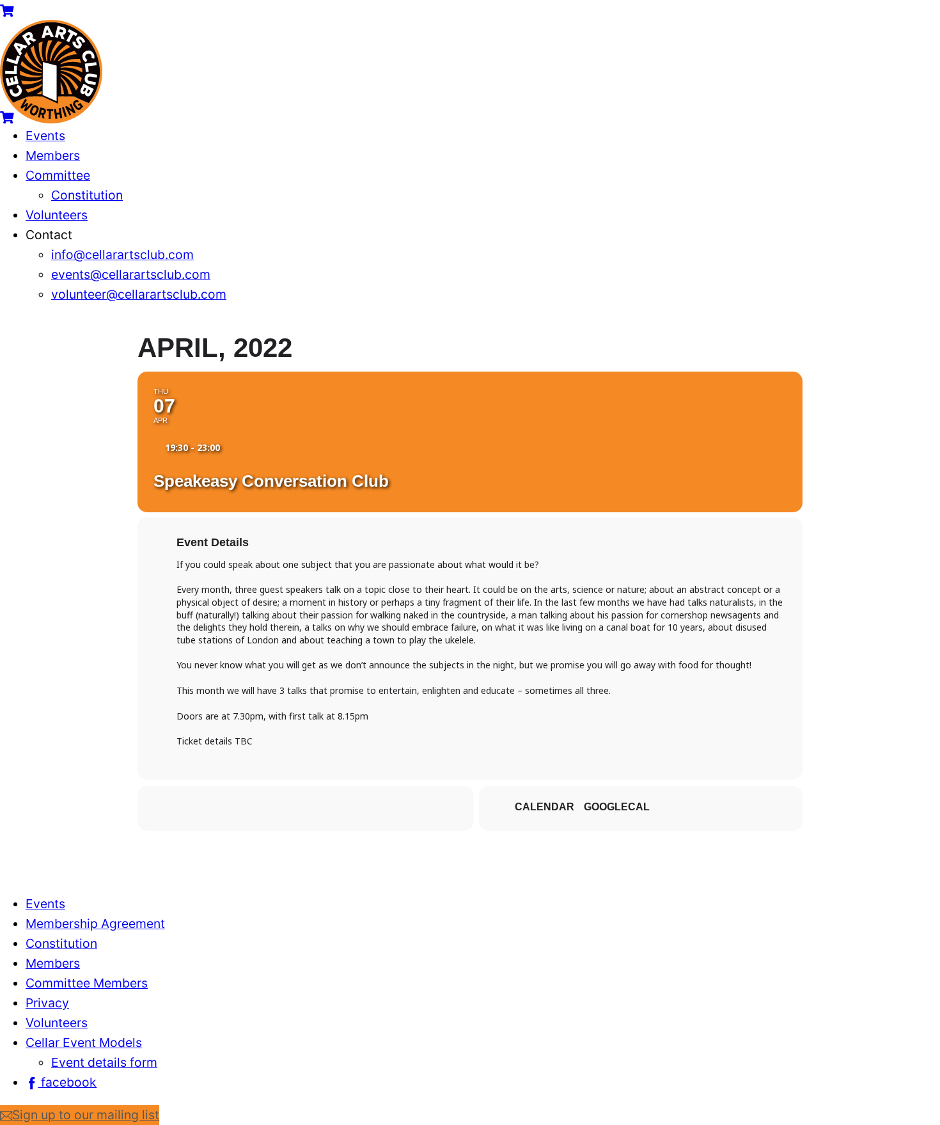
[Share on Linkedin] (274, 808)
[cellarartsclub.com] (51, 119)
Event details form (104, 1062)
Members (53, 155)
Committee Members (87, 983)
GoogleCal (617, 807)
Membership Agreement (95, 923)
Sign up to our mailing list (85, 1114)
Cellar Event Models (84, 1042)
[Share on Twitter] (242, 808)
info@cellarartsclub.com (122, 254)
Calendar (544, 807)
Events (45, 135)
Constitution (87, 195)
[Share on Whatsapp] (306, 808)
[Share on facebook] (210, 808)
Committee (58, 175)
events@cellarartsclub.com (130, 274)
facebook (67, 1082)
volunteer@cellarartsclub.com (138, 294)
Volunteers (57, 215)
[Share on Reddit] (338, 808)
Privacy (47, 1003)
